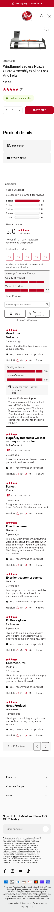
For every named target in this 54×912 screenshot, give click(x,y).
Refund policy (13, 903)
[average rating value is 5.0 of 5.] (11, 89)
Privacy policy (25, 903)
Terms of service (40, 903)
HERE (15, 856)
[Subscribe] (46, 829)
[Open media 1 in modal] (46, 30)
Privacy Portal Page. (32, 862)
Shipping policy (27, 907)
